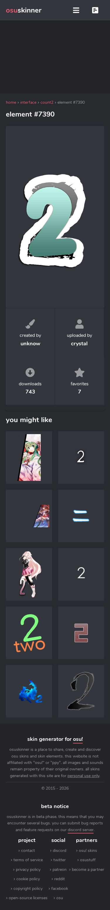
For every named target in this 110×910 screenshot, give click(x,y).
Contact (28, 850)
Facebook (59, 888)
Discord (59, 850)
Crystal (79, 343)
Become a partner (88, 869)
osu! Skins (88, 850)
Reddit (59, 879)
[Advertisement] (55, 56)
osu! (78, 739)
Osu (59, 898)
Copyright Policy (28, 888)
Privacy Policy (28, 869)
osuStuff (88, 860)
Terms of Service (28, 860)
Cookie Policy (28, 879)
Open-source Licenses (28, 898)
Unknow (30, 343)
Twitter (59, 860)
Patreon (60, 869)
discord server (81, 830)
